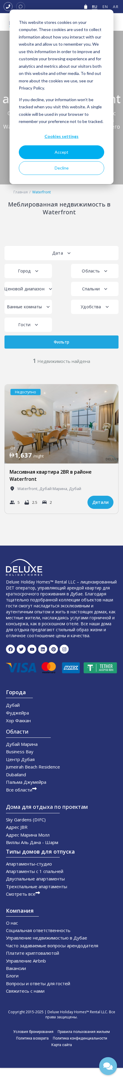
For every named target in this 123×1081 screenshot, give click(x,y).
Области (17, 731)
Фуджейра (17, 713)
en (105, 6)
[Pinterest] (53, 649)
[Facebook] (10, 649)
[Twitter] (21, 649)
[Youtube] (31, 649)
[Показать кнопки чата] (108, 1066)
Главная (20, 192)
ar (115, 6)
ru (95, 6)
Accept (61, 152)
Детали (100, 502)
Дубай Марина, (54, 488)
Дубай (75, 488)
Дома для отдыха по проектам (47, 806)
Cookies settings (61, 136)
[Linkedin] (42, 649)
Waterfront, (28, 488)
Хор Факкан (18, 720)
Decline (62, 167)
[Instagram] (64, 649)
